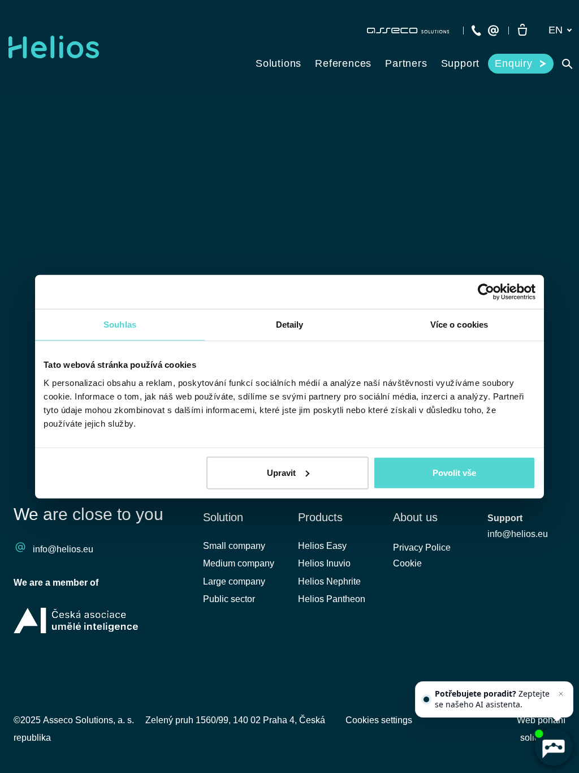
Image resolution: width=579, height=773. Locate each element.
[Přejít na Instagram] (557, 675)
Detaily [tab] (290, 324)
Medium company (238, 563)
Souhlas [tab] (119, 324)
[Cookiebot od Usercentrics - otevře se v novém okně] (486, 292)
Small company (234, 546)
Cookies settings (378, 720)
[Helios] (53, 47)
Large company (234, 581)
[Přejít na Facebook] (468, 675)
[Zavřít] (561, 693)
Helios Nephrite (329, 581)
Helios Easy (322, 546)
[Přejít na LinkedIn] (497, 675)
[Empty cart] (522, 30)
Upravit (281, 472)
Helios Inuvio (324, 563)
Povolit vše (454, 472)
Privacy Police (422, 547)
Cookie (407, 563)
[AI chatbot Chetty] (553, 747)
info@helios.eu (63, 549)
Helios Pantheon (331, 599)
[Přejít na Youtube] (527, 675)
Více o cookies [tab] (459, 324)
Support (504, 518)
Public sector (229, 599)
